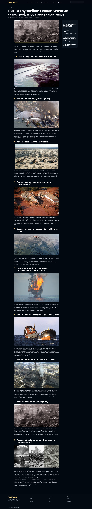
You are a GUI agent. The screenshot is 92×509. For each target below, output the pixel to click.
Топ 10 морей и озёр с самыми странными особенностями (69, 34)
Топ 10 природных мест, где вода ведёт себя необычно (69, 41)
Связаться (69, 501)
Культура (60, 2)
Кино (27, 2)
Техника (36, 2)
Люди (41, 2)
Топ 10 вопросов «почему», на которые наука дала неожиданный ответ (69, 25)
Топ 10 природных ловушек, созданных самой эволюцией (69, 38)
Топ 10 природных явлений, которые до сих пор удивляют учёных (69, 30)
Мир (50, 2)
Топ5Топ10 (12, 2)
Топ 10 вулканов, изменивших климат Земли (69, 45)
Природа (46, 2)
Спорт (54, 2)
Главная (9, 7)
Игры (31, 2)
